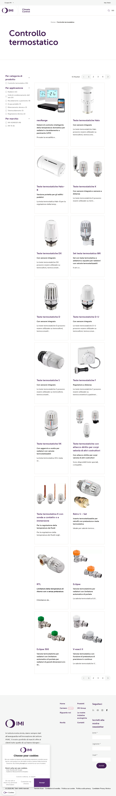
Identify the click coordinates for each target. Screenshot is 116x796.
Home (53, 22)
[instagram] (102, 710)
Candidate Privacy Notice (101, 788)
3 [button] (98, 77)
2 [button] (93, 77)
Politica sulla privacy (83, 788)
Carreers (63, 708)
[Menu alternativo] (112, 10)
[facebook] (107, 710)
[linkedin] (93, 710)
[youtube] (98, 710)
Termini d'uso (39, 788)
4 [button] (102, 77)
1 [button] (88, 77)
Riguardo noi (65, 713)
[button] (83, 76)
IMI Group (81, 708)
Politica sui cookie (68, 788)
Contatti (80, 722)
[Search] (109, 10)
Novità (62, 722)
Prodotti (80, 704)
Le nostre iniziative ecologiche (82, 715)
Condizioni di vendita (52, 788)
